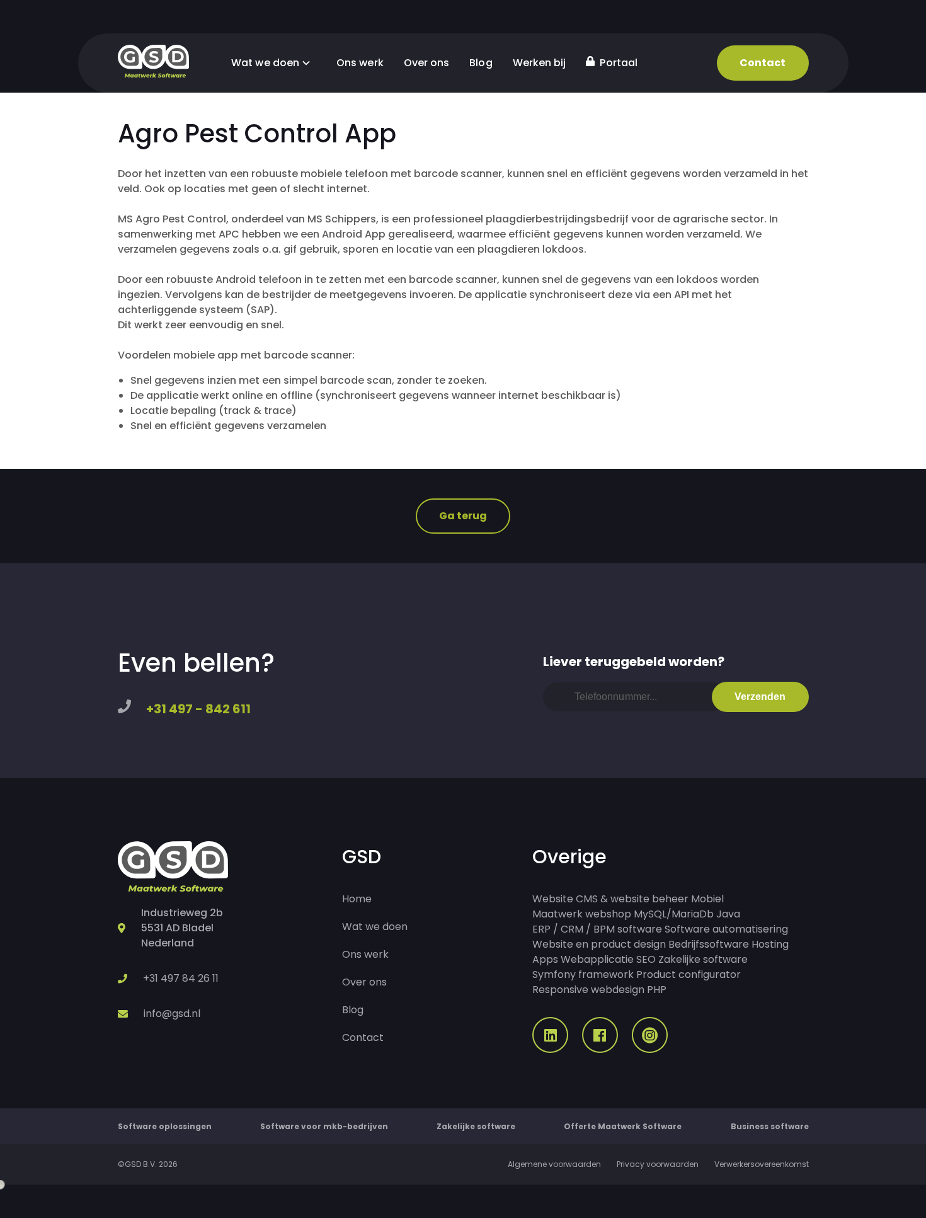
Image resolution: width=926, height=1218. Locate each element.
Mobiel (707, 899)
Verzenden (760, 696)
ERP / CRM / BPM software (597, 929)
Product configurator (688, 974)
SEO (646, 959)
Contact (763, 62)
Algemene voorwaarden (554, 1164)
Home (357, 899)
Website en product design (599, 944)
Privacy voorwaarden (658, 1164)
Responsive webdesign (588, 989)
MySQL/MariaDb (674, 914)
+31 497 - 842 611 (198, 709)
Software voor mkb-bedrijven (324, 1126)
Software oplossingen (165, 1126)
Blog (480, 62)
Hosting (770, 944)
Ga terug (463, 515)
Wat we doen (266, 62)
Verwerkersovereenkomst (761, 1164)
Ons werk (360, 62)
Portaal (617, 62)
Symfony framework (583, 974)
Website (552, 899)
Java (728, 914)
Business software (770, 1126)
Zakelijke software (703, 959)
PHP (656, 989)
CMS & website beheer (632, 899)
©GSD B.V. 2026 (148, 1164)
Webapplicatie (597, 959)
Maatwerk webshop (581, 914)
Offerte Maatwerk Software (623, 1126)
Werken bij (539, 62)
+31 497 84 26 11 (181, 978)
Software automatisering (726, 929)
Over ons (427, 62)
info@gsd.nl (172, 1013)
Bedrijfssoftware (708, 944)
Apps (545, 959)
